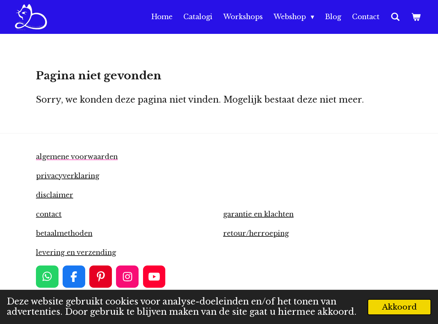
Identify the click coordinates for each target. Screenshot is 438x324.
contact (49, 214)
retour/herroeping (256, 233)
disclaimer (54, 195)
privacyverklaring (67, 176)
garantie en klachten (258, 214)
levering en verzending (76, 252)
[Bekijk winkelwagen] (415, 17)
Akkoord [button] (399, 307)
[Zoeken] (395, 17)
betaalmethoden (64, 233)
